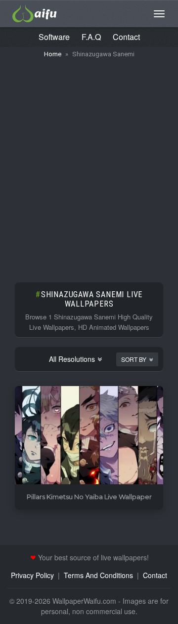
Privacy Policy (32, 575)
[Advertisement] (89, 165)
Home (52, 54)
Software (54, 36)
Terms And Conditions (98, 575)
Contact (126, 36)
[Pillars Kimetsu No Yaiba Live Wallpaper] (89, 435)
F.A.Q (91, 36)
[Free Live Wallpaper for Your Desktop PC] (34, 12)
